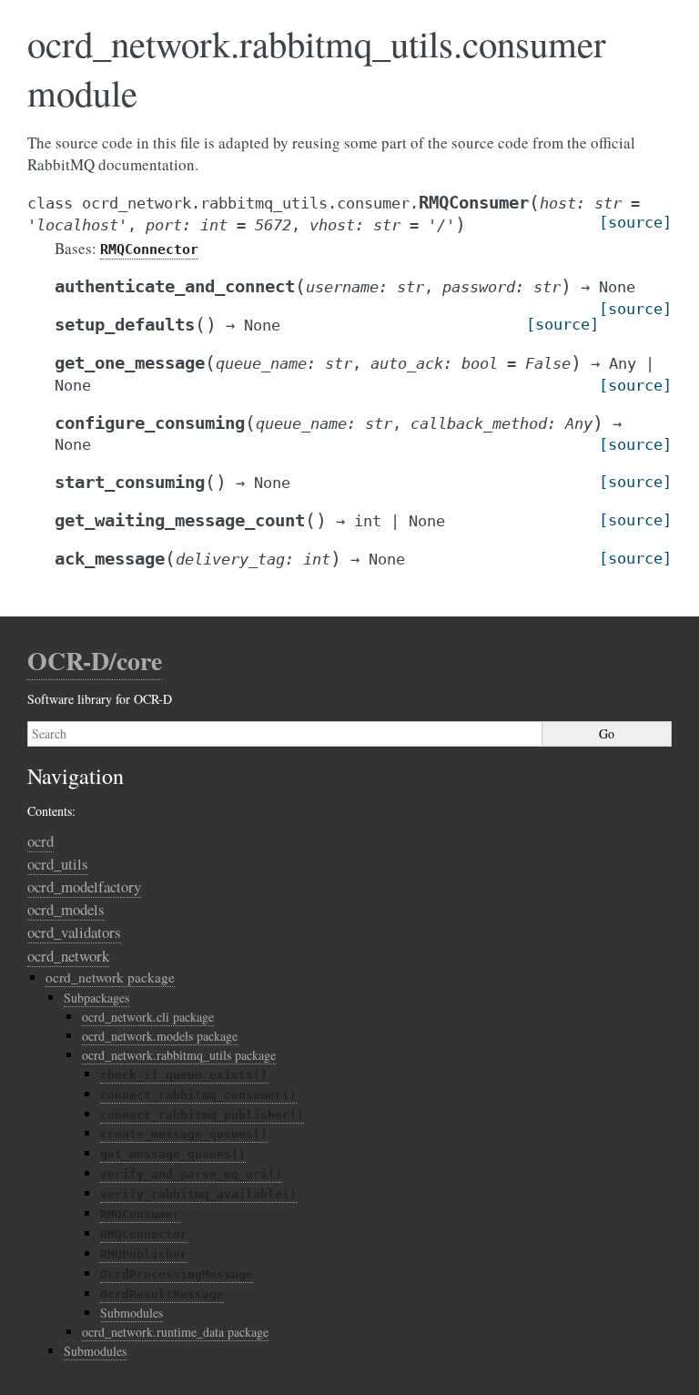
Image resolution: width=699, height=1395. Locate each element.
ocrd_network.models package (160, 1035)
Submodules (131, 1312)
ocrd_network (68, 955)
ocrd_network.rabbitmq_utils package (179, 1055)
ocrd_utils (57, 863)
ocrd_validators (74, 932)
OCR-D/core (94, 660)
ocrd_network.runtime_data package (175, 1331)
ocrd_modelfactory (84, 886)
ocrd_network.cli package (148, 1016)
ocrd (40, 840)
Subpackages (96, 997)
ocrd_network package (110, 977)
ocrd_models (66, 909)
